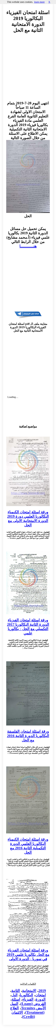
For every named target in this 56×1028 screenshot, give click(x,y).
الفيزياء (27, 999)
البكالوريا (26, 995)
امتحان (40, 995)
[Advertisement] (28, 70)
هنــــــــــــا (28, 246)
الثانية (15, 991)
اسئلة (16, 999)
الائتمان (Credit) (23, 1014)
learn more (39, 2)
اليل (15, 995)
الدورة (41, 999)
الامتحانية (29, 991)
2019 (42, 991)
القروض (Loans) (33, 1004)
